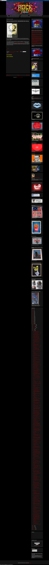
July (33, 329)
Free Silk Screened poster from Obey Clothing (36, 363)
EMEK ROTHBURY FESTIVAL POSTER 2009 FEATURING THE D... (36, 374)
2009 (33, 323)
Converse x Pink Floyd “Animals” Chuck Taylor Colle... (36, 388)
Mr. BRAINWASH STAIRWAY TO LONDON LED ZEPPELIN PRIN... (36, 392)
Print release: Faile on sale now (36, 416)
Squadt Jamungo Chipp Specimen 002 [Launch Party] (37, 365)
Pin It (7, 49)
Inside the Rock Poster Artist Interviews (14, 15)
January (34, 529)
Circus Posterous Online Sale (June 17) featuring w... (36, 495)
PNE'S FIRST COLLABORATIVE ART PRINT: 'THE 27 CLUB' (36, 437)
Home (7, 15)
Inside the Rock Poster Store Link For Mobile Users (36, 15)
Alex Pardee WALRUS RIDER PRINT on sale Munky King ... (36, 423)
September (34, 327)
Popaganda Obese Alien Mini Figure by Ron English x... (36, 412)
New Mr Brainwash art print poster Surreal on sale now (37, 484)
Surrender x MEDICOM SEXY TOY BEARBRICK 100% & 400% (36, 401)
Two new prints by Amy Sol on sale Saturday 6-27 (36, 372)
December (34, 324)
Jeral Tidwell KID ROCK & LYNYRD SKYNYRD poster (36, 348)
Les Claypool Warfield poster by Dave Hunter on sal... (36, 402)
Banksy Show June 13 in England (37, 524)
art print (13, 52)
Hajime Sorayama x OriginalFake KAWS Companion (36, 399)
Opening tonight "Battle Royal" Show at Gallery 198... (36, 370)
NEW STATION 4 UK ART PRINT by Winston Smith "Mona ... (36, 452)
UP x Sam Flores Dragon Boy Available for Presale (36, 465)
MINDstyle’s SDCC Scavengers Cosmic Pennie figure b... (36, 413)
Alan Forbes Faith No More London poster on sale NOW (36, 500)
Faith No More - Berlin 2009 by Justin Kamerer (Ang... (36, 446)
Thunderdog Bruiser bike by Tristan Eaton (36, 357)
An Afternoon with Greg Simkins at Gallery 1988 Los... (37, 467)
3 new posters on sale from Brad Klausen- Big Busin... (36, 405)
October (34, 326)
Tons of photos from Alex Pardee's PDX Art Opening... (37, 507)
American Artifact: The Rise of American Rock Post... (36, 449)
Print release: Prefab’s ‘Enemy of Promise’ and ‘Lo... (36, 443)
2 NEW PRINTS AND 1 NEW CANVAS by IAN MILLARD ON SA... (36, 504)
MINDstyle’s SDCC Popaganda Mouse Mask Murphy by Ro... (36, 425)
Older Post (27, 75)
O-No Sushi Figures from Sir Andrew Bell (36, 397)
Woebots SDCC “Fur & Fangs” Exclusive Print (36, 353)
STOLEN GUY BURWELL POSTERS (36, 444)
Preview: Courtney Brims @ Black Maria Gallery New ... (37, 339)
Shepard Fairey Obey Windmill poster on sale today (36, 334)
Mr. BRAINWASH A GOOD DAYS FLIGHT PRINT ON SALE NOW (37, 429)
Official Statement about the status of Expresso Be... (36, 331)
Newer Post (8, 75)
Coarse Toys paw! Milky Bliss (36, 369)
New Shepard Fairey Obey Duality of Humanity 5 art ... (37, 479)
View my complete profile (34, 180)
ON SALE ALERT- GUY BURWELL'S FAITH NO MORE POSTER (36, 394)
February (34, 528)
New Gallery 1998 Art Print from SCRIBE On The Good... (36, 518)
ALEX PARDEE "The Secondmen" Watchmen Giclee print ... (37, 428)
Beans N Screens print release (36, 377)
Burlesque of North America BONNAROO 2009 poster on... (36, 451)
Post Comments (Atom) (20, 77)
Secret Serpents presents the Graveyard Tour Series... (36, 487)
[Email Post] (20, 51)
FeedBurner (38, 545)
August (34, 328)
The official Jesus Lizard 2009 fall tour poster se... (37, 347)
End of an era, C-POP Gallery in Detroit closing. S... (36, 485)
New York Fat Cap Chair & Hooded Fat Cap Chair (36, 455)
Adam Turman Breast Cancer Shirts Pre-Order (36, 366)
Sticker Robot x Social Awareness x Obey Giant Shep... (37, 434)
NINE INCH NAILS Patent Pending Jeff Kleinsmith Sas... (37, 333)
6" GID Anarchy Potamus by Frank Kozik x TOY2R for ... (36, 337)
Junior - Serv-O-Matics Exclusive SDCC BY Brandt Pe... (36, 415)
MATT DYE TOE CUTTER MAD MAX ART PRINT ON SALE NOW (36, 409)
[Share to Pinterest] (25, 51)
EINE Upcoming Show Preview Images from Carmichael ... (36, 341)
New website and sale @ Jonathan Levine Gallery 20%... (37, 515)
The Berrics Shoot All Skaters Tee (37, 472)
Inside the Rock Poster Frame (13, 51)
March (34, 527)
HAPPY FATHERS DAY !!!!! (36, 417)
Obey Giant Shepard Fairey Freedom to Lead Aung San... (36, 376)
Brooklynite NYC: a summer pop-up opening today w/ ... (36, 389)
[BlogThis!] (23, 51)
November (34, 325)
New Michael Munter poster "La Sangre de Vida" (36, 476)
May (33, 525)
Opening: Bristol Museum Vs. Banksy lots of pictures (36, 471)
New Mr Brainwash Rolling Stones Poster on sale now (37, 499)
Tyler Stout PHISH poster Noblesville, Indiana (36, 421)
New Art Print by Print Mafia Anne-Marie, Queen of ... (37, 511)
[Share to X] (24, 51)
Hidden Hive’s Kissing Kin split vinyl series (19, 42)
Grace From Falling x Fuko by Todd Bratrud (36, 492)
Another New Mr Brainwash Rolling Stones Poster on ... (36, 482)
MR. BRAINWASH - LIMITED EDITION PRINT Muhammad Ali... (36, 494)
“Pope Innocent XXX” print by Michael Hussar (36, 440)
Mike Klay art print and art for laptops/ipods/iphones (36, 344)
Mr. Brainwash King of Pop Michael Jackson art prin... (36, 336)
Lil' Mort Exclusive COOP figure (36, 510)
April (33, 526)
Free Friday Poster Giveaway (24, 15)
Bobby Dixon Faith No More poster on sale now (36, 368)
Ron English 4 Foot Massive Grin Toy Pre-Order (36, 441)
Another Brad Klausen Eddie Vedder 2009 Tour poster (36, 516)
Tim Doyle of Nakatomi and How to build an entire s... (36, 473)
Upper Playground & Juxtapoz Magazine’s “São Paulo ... (36, 361)
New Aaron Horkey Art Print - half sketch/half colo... (36, 478)
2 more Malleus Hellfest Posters (36, 461)
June (33, 330)
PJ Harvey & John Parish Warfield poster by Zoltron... (37, 410)
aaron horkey (10, 52)
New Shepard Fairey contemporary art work (36, 523)
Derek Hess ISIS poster (35, 460)
